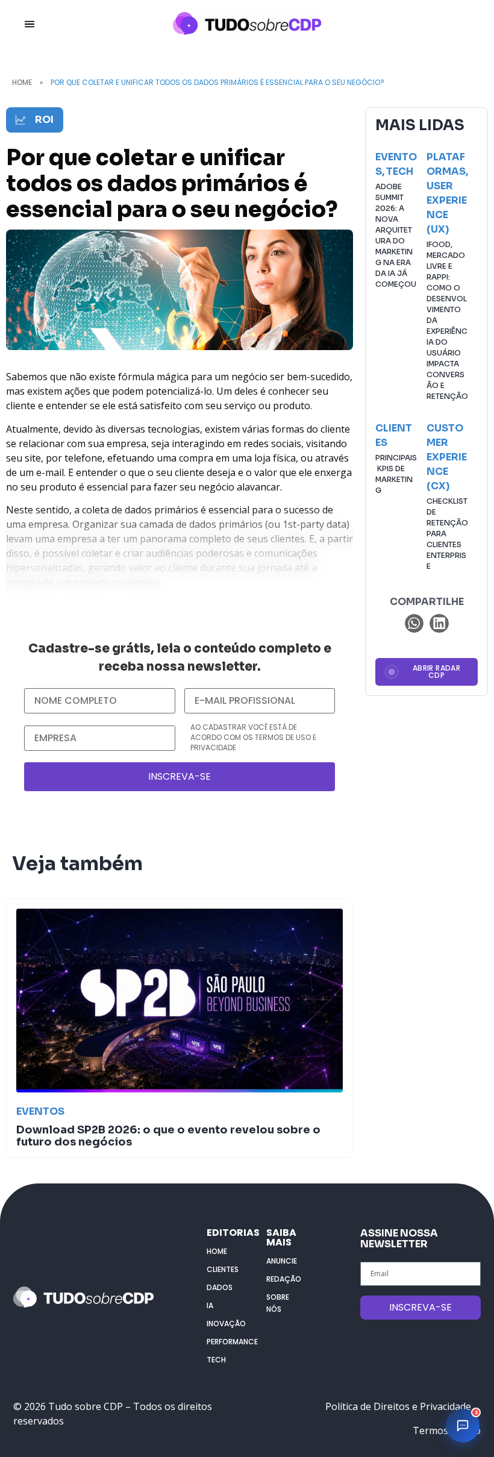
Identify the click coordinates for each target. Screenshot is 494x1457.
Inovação (224, 1323)
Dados (220, 1287)
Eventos (40, 1111)
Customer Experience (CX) (447, 457)
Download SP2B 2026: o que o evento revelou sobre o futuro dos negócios (168, 1135)
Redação (283, 1279)
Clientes (223, 1269)
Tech (399, 171)
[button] (414, 623)
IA (210, 1305)
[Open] (29, 24)
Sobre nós (277, 1303)
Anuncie (281, 1261)
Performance (224, 1341)
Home (22, 82)
